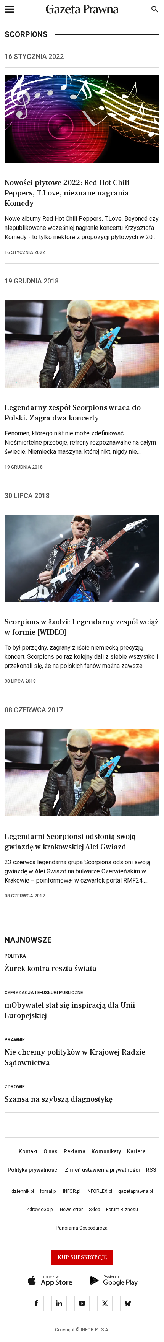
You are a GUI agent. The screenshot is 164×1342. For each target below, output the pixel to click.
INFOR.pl (71, 1191)
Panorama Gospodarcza (82, 1228)
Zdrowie (15, 1087)
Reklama (74, 1151)
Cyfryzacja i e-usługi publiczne (44, 992)
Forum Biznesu (122, 1209)
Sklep (94, 1209)
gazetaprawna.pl (135, 1191)
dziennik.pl (22, 1191)
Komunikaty (106, 1151)
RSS (151, 1170)
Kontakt (28, 1151)
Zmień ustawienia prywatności (102, 1170)
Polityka (15, 956)
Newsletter (71, 1209)
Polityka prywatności (33, 1170)
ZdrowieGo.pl (40, 1209)
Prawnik (15, 1039)
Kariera (136, 1151)
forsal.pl (48, 1191)
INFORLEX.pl (99, 1191)
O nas (50, 1151)
